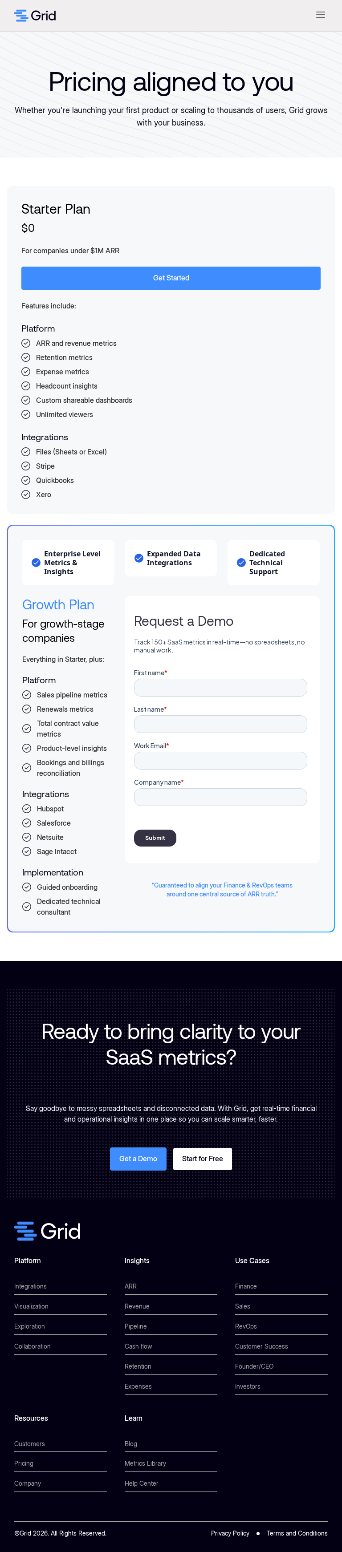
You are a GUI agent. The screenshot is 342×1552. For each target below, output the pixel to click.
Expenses (138, 1386)
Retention (138, 1366)
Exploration (29, 1326)
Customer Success (261, 1346)
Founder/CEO (254, 1366)
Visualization (31, 1306)
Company (27, 1483)
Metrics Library (145, 1463)
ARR (131, 1286)
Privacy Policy (230, 1533)
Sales (242, 1306)
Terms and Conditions (297, 1533)
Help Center (142, 1483)
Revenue (137, 1306)
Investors (248, 1386)
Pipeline (136, 1326)
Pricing (23, 1463)
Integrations (30, 1286)
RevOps (246, 1326)
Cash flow (138, 1346)
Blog (131, 1443)
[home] (35, 15)
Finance (246, 1286)
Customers (29, 1443)
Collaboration (32, 1346)
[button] (320, 15)
